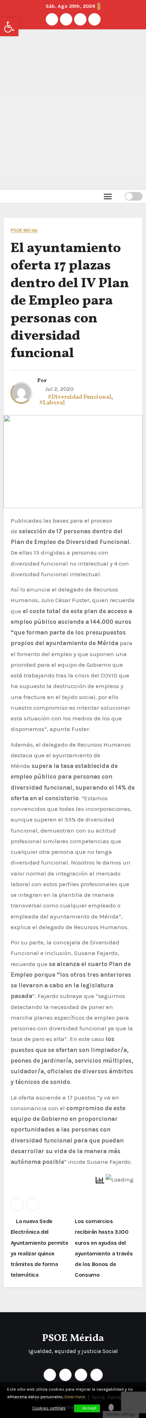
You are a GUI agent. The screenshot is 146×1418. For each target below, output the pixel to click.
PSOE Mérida (24, 230)
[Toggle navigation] (108, 196)
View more (74, 1396)
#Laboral (52, 403)
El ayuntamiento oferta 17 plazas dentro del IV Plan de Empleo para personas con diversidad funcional (70, 301)
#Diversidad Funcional (79, 397)
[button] (119, 196)
